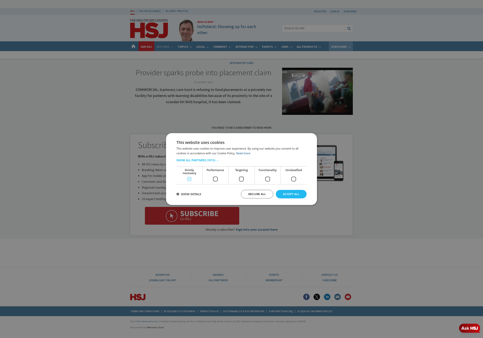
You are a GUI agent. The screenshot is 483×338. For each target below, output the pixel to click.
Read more (243, 153)
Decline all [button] (257, 194)
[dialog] (241, 169)
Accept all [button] (291, 194)
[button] (241, 160)
